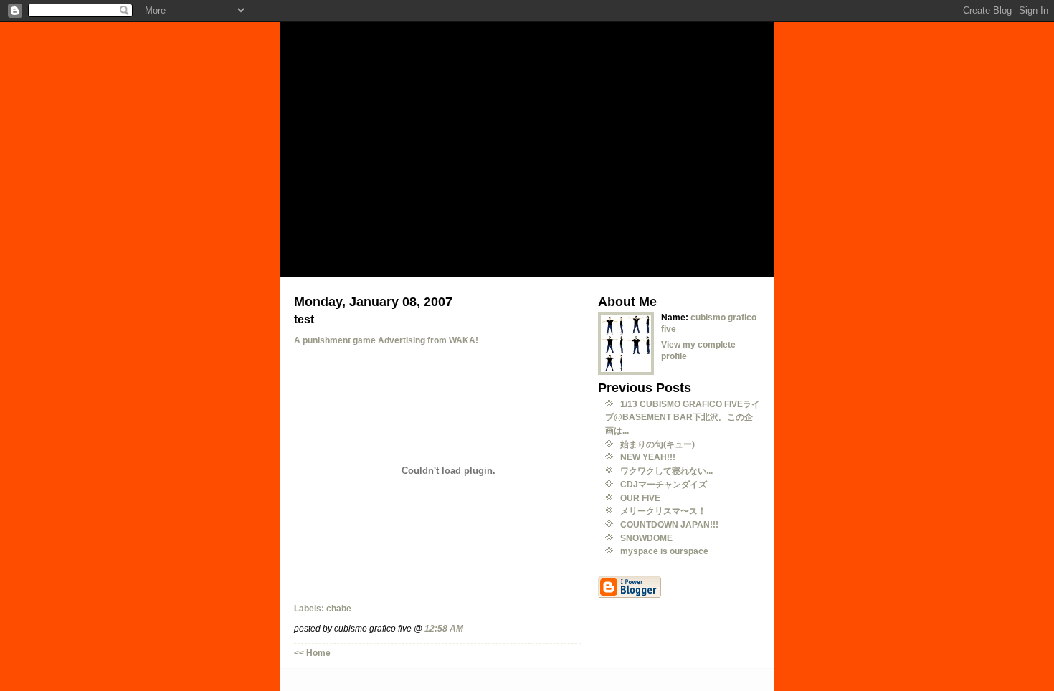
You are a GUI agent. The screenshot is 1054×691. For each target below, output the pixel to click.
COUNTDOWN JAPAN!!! (669, 524)
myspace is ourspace (664, 551)
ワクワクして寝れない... (666, 470)
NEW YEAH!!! (647, 457)
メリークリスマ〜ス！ (663, 510)
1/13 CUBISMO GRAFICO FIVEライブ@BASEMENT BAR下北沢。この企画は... (682, 417)
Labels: (310, 608)
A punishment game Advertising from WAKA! (386, 340)
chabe (338, 608)
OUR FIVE (640, 497)
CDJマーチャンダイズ (663, 484)
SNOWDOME (646, 538)
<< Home (312, 652)
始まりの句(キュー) (657, 444)
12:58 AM (443, 628)
